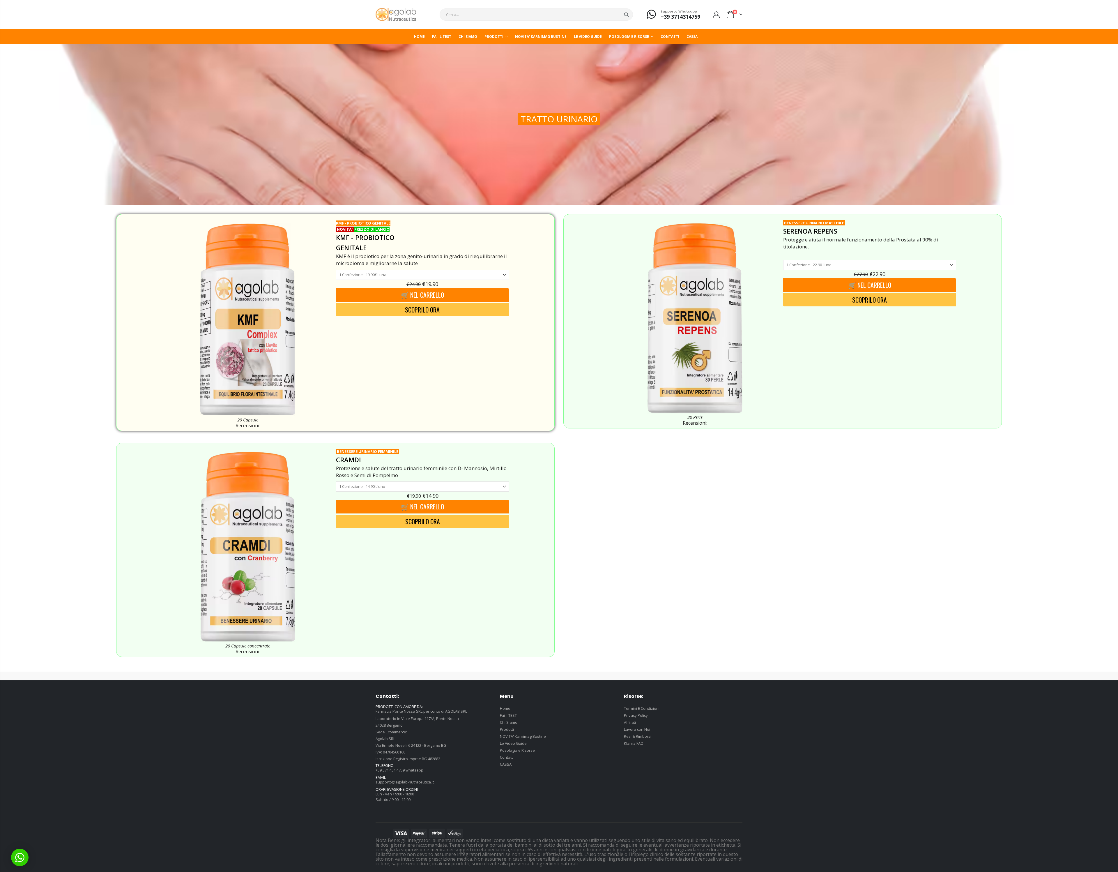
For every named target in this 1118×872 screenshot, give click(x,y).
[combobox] (536, 14)
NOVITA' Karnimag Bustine (523, 736)
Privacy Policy (636, 715)
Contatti (507, 757)
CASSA (506, 764)
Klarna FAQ (633, 743)
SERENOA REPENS (810, 231)
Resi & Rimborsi (637, 736)
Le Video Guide (513, 743)
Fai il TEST (508, 715)
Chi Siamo (508, 722)
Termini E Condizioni (641, 708)
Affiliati (630, 722)
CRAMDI (348, 459)
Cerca (626, 14)
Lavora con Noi (637, 729)
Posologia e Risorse (517, 750)
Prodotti (507, 729)
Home (505, 708)
